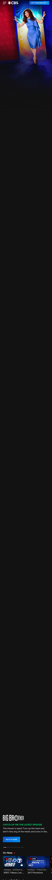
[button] (4, 3)
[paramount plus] (13, 2)
